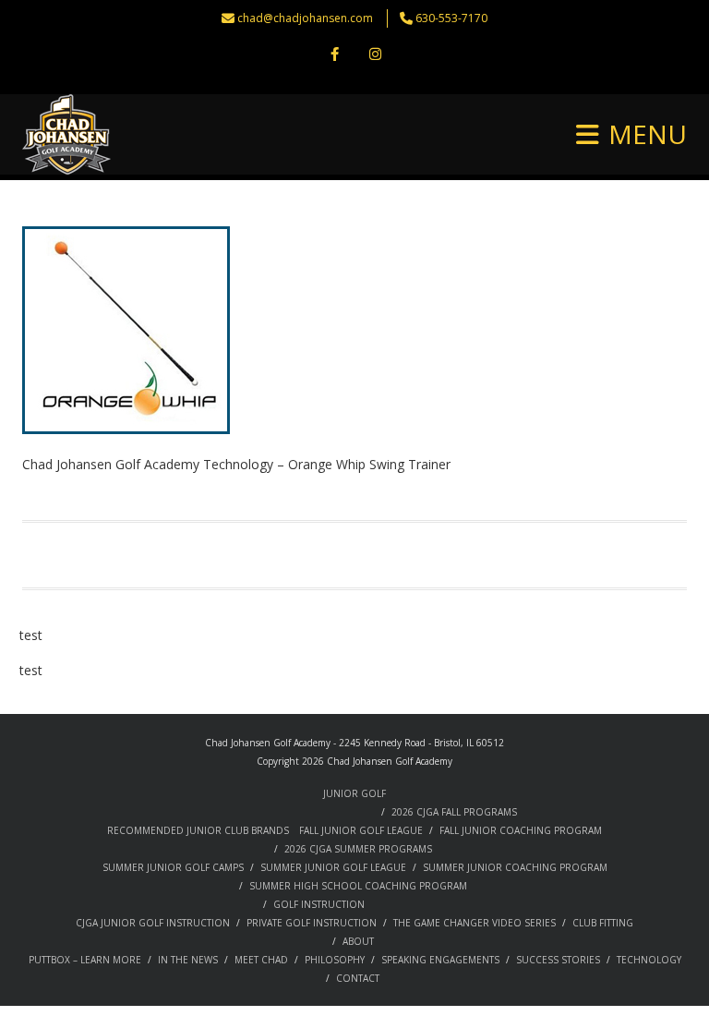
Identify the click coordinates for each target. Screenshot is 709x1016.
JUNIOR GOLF (354, 793)
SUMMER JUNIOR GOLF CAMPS (173, 867)
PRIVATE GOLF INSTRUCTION (311, 922)
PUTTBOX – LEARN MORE (85, 959)
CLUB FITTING (602, 922)
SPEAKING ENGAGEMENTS (440, 959)
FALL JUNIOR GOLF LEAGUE (361, 830)
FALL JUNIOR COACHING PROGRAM (520, 830)
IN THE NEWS (188, 959)
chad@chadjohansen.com (305, 18)
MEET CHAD (261, 959)
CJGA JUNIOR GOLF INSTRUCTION (153, 922)
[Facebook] (334, 55)
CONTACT (357, 978)
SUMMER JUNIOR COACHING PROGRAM (515, 867)
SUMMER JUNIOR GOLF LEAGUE (333, 867)
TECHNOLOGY (649, 959)
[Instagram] (374, 55)
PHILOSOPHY (335, 959)
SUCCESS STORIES (558, 959)
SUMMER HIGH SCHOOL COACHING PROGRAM (358, 885)
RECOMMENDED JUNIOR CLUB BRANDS (198, 830)
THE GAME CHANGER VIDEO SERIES (474, 922)
